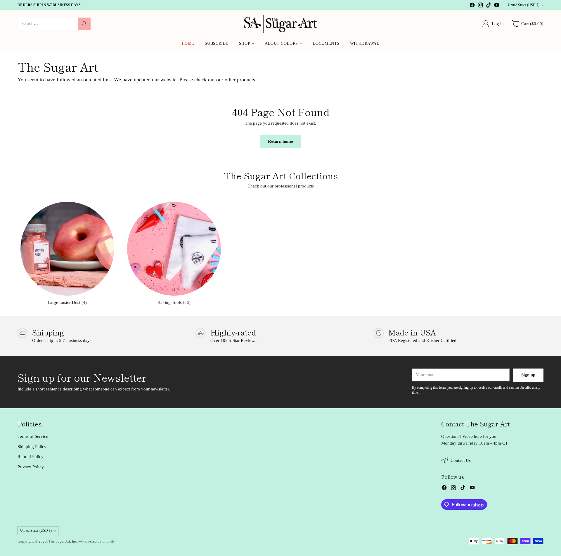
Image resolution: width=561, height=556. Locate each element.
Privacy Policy (31, 466)
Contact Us (461, 460)
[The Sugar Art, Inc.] (280, 24)
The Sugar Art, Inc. (63, 541)
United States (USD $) (523, 5)
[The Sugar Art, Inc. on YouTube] (497, 6)
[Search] (84, 24)
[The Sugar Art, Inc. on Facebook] (472, 6)
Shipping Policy (32, 446)
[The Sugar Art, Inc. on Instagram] (480, 6)
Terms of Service (33, 436)
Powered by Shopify (99, 541)
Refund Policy (31, 456)
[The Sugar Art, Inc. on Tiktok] (488, 6)
